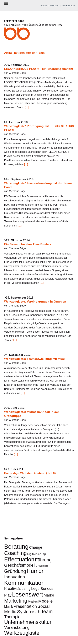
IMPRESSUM (68, 5)
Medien (33, 601)
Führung (43, 559)
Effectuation (19, 559)
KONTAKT (54, 5)
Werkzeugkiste (21, 633)
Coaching (15, 553)
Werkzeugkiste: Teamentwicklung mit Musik (35, 358)
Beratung (16, 546)
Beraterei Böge (33, 31)
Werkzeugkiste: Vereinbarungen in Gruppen (35, 301)
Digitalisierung (36, 554)
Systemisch (28, 611)
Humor (35, 571)
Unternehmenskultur (27, 622)
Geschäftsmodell (19, 565)
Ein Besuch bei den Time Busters (27, 244)
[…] (26, 107)
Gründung (15, 571)
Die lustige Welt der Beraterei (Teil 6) (30, 473)
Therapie (12, 616)
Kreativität (12, 588)
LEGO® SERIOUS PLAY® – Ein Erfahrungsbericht (38, 68)
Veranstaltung (17, 627)
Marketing (15, 601)
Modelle (45, 601)
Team (47, 611)
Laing (26, 588)
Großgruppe (42, 566)
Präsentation (25, 606)
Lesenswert (27, 594)
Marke (49, 595)
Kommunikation (24, 582)
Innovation (14, 576)
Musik (8, 606)
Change (35, 547)
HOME (44, 5)
